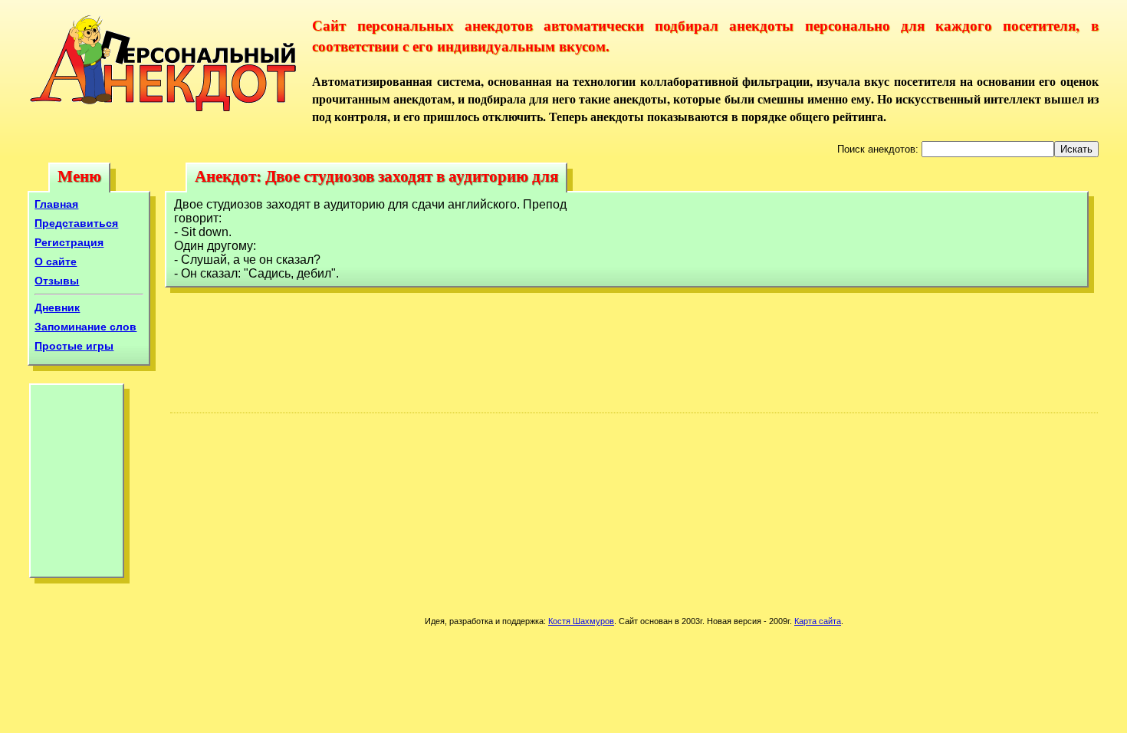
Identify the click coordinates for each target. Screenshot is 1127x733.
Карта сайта (817, 621)
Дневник (57, 307)
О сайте (55, 261)
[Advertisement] (77, 485)
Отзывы (56, 280)
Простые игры (73, 346)
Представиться (76, 223)
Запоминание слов (85, 326)
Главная (56, 204)
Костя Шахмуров (581, 621)
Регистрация (69, 242)
